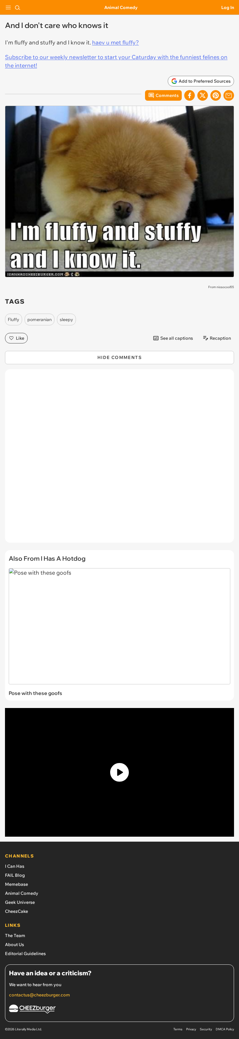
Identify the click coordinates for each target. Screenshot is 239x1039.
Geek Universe (20, 902)
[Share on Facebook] (189, 95)
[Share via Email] (228, 95)
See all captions (176, 338)
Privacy (191, 1029)
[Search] (17, 7)
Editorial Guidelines (25, 953)
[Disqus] (119, 459)
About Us (14, 944)
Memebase (16, 884)
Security (206, 1029)
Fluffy (13, 319)
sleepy (66, 319)
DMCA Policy (225, 1029)
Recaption (220, 338)
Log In (227, 7)
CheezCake (16, 911)
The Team (15, 935)
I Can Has (14, 866)
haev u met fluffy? (115, 42)
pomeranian (39, 319)
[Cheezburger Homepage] (119, 1010)
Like (20, 338)
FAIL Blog (15, 875)
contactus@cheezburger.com (39, 995)
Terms (177, 1029)
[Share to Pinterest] (215, 95)
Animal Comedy (121, 7)
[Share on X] (202, 95)
